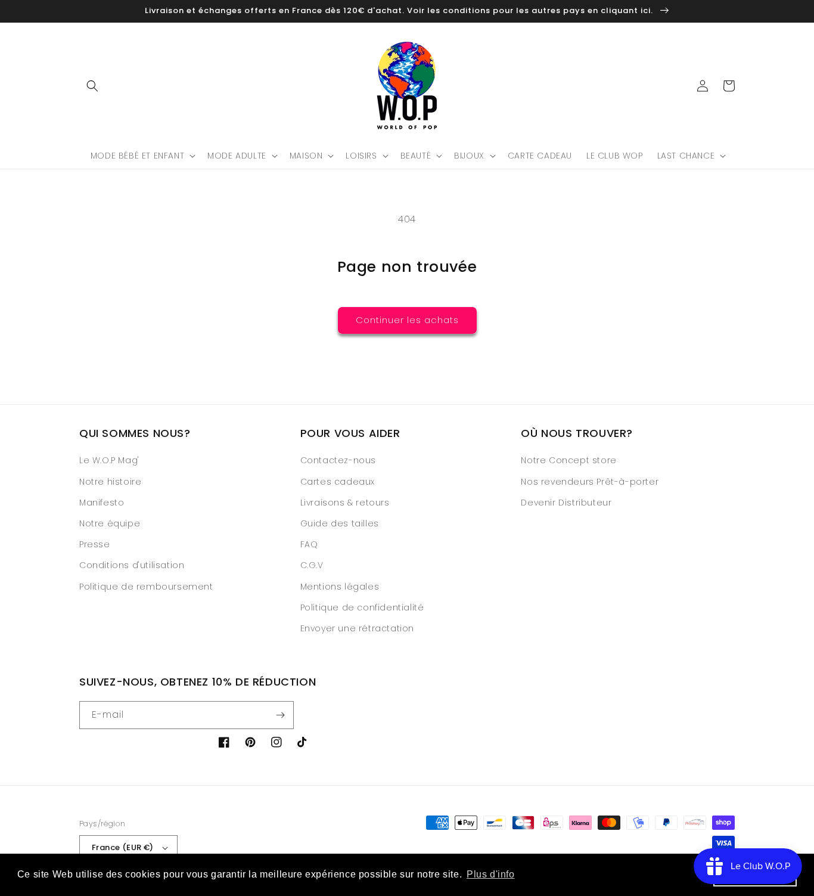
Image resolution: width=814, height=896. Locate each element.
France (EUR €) (123, 847)
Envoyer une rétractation (357, 628)
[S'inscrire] (280, 715)
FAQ (309, 544)
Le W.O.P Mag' (109, 460)
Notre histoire (110, 482)
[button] (92, 86)
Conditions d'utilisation (131, 565)
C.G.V (312, 565)
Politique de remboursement (146, 587)
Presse (94, 544)
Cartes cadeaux (337, 482)
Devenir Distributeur (566, 503)
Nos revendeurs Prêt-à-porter (589, 482)
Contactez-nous (338, 460)
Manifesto (101, 503)
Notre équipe (109, 523)
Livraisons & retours (345, 503)
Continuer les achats (407, 320)
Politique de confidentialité (362, 607)
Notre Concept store (568, 460)
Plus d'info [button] (491, 874)
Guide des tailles (339, 523)
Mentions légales (340, 587)
